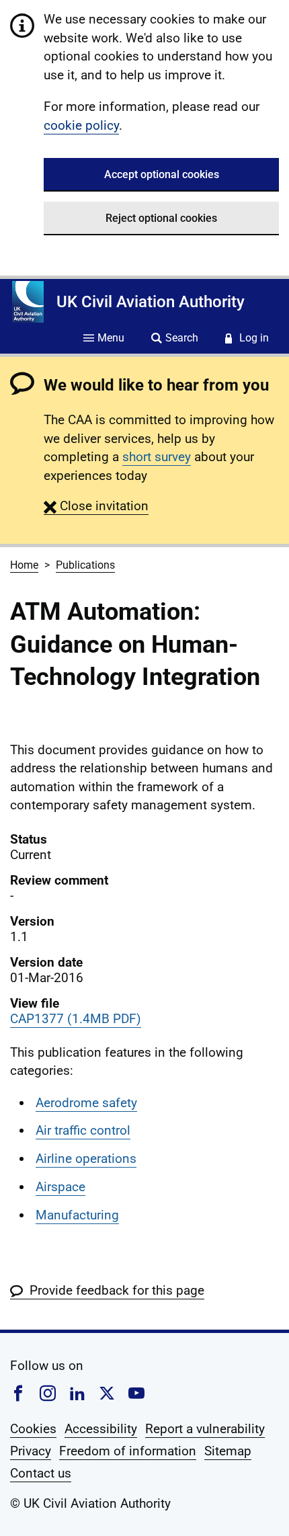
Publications (85, 565)
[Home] (28, 302)
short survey (156, 456)
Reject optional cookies (161, 218)
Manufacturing (77, 1215)
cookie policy (81, 125)
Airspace (60, 1187)
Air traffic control (83, 1130)
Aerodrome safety (86, 1102)
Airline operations (86, 1158)
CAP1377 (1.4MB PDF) (75, 1018)
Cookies (33, 1429)
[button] (96, 506)
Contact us (40, 1473)
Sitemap (227, 1451)
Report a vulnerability (205, 1429)
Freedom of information (127, 1451)
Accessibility (101, 1429)
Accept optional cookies (161, 174)
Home (24, 565)
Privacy (30, 1451)
